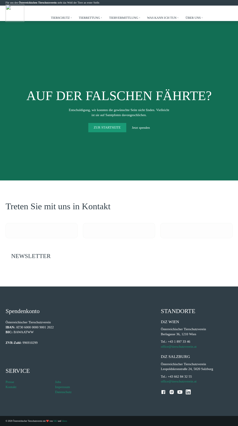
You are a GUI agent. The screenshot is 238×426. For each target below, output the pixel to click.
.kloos (64, 421)
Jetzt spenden (141, 127)
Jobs (58, 382)
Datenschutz (63, 392)
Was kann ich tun (161, 18)
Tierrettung (89, 18)
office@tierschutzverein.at (179, 346)
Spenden (220, 18)
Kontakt (11, 387)
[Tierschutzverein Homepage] (15, 13)
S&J (55, 421)
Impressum (62, 387)
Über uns (193, 18)
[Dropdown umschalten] (71, 17)
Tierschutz (60, 18)
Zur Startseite (107, 127)
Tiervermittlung (123, 18)
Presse (10, 382)
